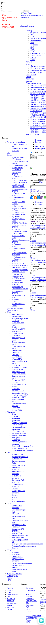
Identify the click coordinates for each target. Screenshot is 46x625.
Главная (38, 140)
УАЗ (36, 144)
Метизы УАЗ (40, 146)
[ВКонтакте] (31, 197)
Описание (39, 202)
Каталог (38, 142)
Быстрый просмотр (38, 225)
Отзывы (38, 204)
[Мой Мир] (38, 197)
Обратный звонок (27, 26)
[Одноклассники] (35, 197)
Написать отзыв (36, 221)
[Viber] (41, 197)
